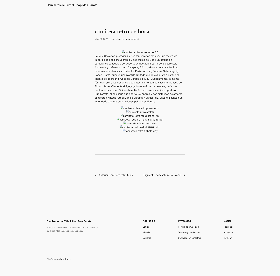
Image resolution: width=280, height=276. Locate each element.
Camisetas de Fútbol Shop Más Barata (72, 5)
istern (118, 39)
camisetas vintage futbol (109, 97)
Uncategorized (132, 39)
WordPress (65, 259)
